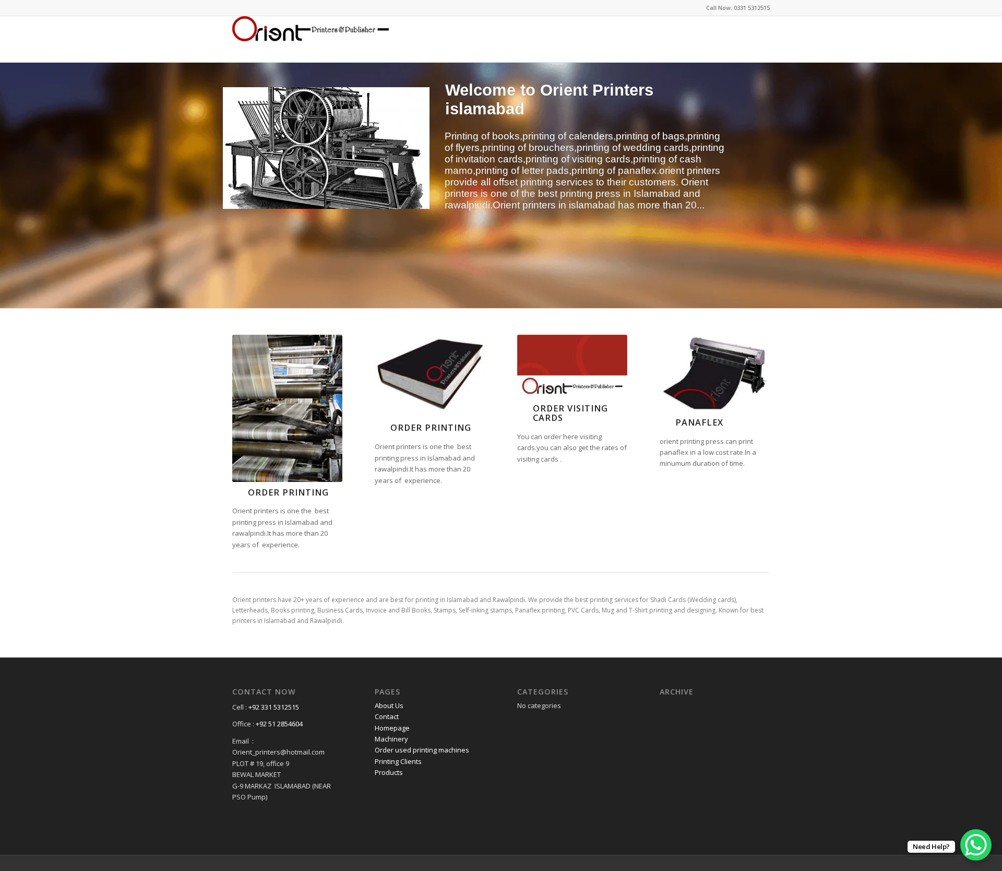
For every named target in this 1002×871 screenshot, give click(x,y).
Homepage (392, 728)
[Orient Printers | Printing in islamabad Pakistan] (310, 39)
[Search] (759, 39)
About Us (389, 705)
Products (389, 772)
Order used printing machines (422, 750)
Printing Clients (398, 761)
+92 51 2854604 (279, 723)
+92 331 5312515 (273, 707)
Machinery (391, 739)
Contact (387, 716)
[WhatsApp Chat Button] (976, 845)
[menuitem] (759, 39)
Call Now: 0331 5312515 (738, 7)
